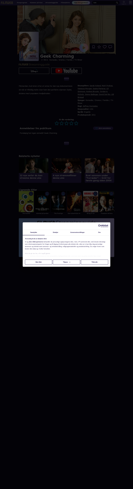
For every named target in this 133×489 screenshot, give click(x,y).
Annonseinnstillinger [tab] (77, 232)
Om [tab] (99, 232)
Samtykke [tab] (33, 232)
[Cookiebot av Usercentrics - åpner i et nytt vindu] (99, 225)
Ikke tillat (39, 262)
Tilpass (65, 262)
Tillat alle (95, 262)
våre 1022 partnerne (36, 242)
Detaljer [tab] (55, 232)
